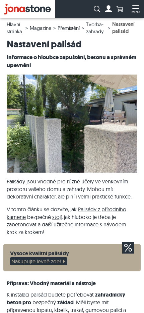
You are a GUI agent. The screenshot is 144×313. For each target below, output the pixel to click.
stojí (57, 217)
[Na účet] (108, 9)
